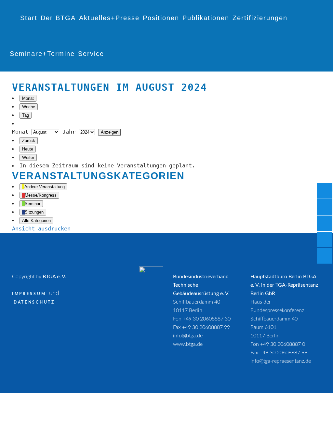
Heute (27, 149)
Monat (28, 98)
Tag (25, 115)
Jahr (68, 131)
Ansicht (41, 228)
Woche (28, 106)
